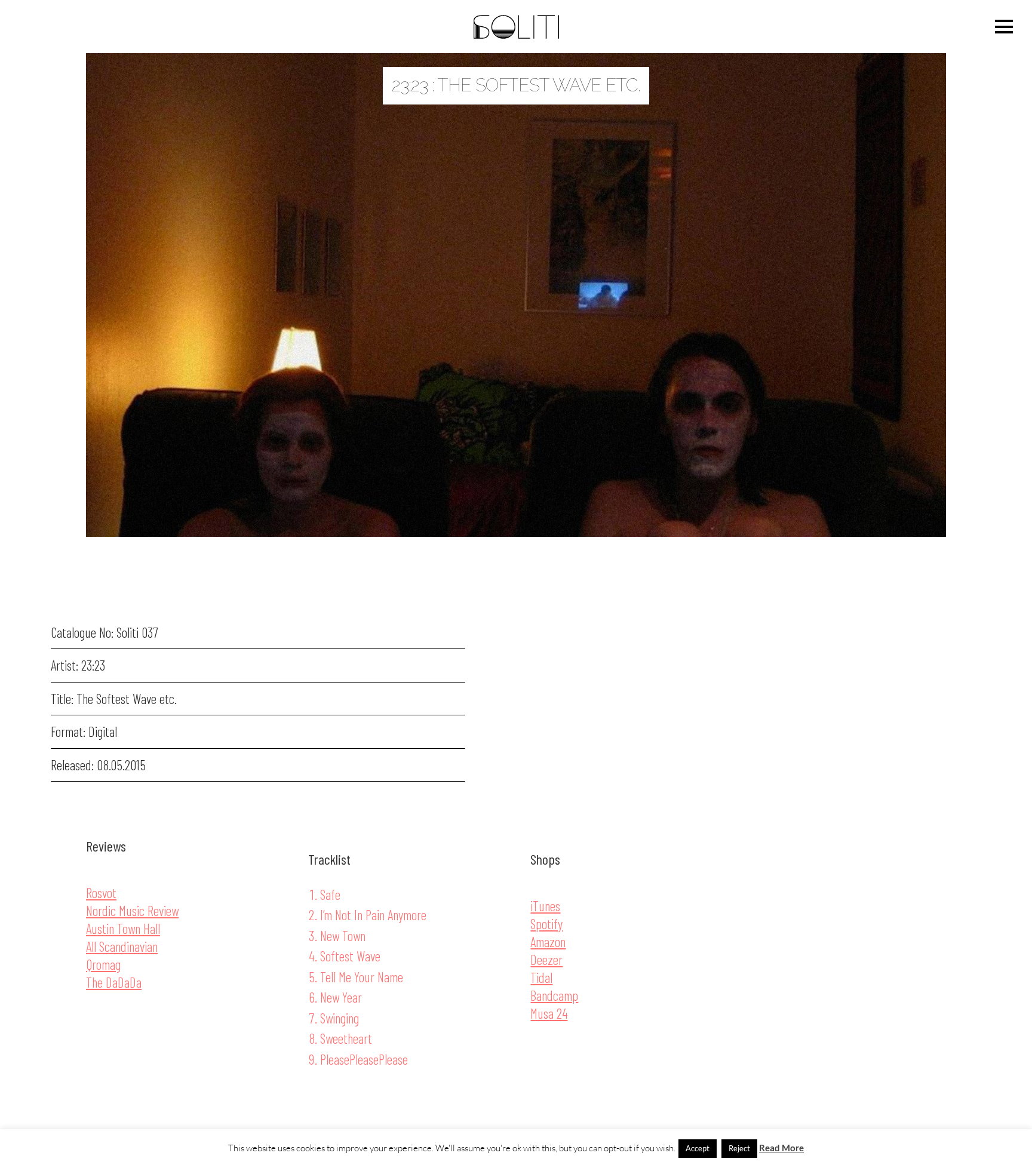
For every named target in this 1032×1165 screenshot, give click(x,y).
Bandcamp (554, 995)
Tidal (541, 977)
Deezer (546, 959)
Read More (781, 1147)
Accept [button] (698, 1148)
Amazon (548, 941)
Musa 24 (548, 1013)
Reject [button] (739, 1148)
